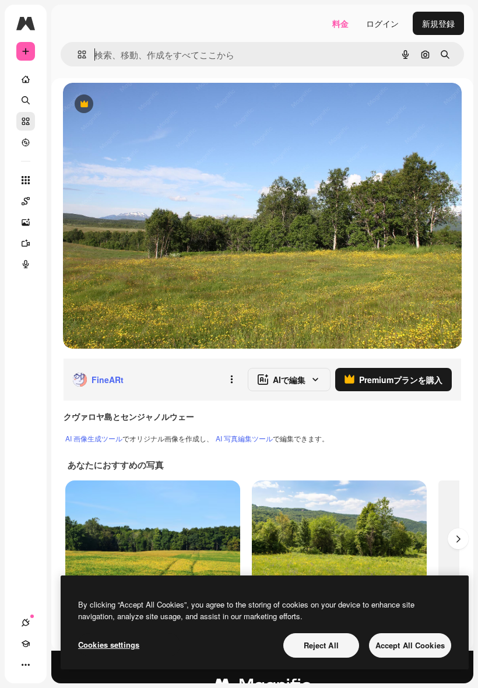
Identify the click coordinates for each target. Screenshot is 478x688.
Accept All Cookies (410, 645)
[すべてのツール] (25, 180)
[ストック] (25, 121)
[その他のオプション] (231, 379)
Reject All (321, 645)
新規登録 (438, 23)
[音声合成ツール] (25, 264)
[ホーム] (25, 79)
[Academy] (25, 643)
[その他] (25, 664)
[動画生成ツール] (25, 243)
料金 (340, 23)
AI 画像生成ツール (93, 438)
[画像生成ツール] (25, 222)
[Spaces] (25, 201)
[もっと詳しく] (25, 142)
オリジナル (143, 105)
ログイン (382, 23)
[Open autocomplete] (77, 54)
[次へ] (458, 538)
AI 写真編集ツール (244, 438)
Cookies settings (108, 644)
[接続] (25, 622)
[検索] (25, 100)
